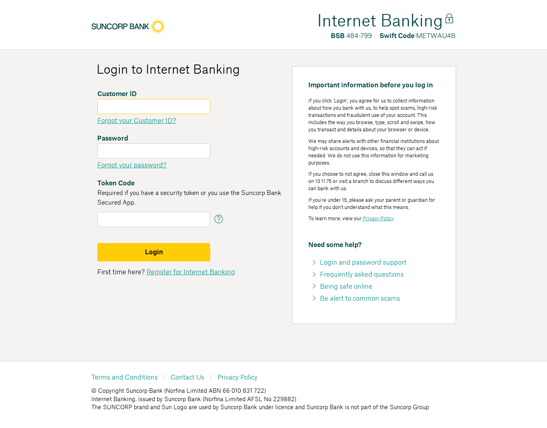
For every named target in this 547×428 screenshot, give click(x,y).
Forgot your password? (132, 165)
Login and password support (363, 262)
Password (112, 138)
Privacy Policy (378, 218)
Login (154, 252)
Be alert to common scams (360, 298)
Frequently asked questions (362, 274)
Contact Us (187, 377)
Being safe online (346, 286)
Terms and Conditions (124, 377)
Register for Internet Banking (191, 272)
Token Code (116, 183)
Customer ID (117, 94)
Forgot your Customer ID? (136, 121)
